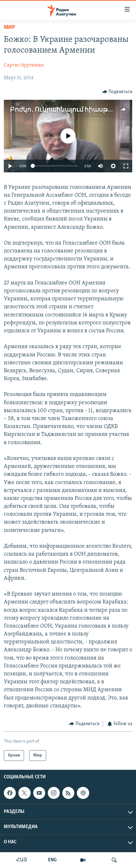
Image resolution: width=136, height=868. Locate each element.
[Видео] (82, 860)
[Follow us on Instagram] (54, 793)
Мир (9, 27)
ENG (52, 860)
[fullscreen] (126, 166)
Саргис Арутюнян (24, 65)
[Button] (117, 92)
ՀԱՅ (21, 860)
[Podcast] (83, 793)
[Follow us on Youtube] (39, 793)
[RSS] (68, 793)
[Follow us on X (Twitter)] (24, 793)
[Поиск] (114, 860)
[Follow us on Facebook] (10, 793)
